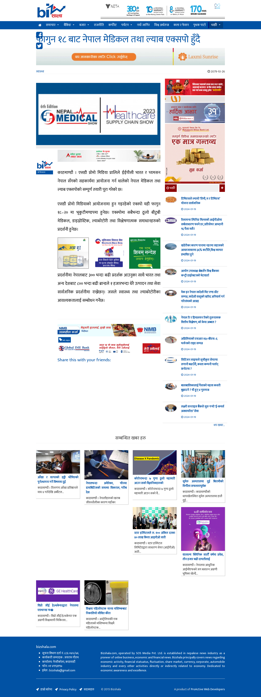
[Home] (66, 11)
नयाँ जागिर (143, 25)
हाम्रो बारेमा (46, 689)
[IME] (195, 87)
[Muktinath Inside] (109, 253)
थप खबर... (219, 425)
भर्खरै (214, 25)
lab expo (66, 340)
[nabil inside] (109, 156)
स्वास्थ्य (40, 71)
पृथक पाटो (199, 25)
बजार (82, 25)
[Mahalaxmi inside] (195, 154)
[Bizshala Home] (40, 25)
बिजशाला (42, 172)
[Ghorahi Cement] (73, 253)
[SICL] (195, 99)
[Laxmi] (130, 56)
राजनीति (99, 25)
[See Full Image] (98, 115)
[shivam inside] (144, 253)
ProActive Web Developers (208, 689)
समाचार (50, 25)
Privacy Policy (67, 689)
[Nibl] (109, 330)
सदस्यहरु (89, 689)
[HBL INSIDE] (195, 113)
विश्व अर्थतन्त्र (161, 25)
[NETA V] (163, 11)
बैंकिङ (67, 25)
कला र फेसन (181, 25)
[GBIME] (109, 348)
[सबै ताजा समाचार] (222, 188)
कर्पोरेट (112, 25)
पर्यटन (125, 25)
